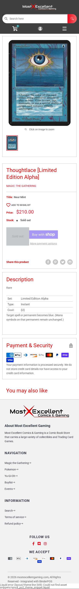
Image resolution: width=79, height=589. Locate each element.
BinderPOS (45, 581)
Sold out (17, 236)
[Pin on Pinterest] (55, 262)
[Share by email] (70, 262)
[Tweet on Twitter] (62, 262)
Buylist (9, 482)
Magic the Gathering (17, 462)
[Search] (72, 18)
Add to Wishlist (20, 205)
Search (9, 510)
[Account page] (40, 28)
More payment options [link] (43, 243)
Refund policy (13, 523)
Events (9, 488)
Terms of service (14, 517)
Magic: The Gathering (21, 185)
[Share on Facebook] (48, 262)
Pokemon (10, 469)
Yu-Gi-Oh (10, 475)
